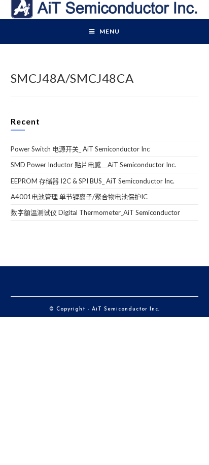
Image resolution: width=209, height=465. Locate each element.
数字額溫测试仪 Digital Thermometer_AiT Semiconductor (95, 212)
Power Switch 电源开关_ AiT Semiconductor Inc (80, 149)
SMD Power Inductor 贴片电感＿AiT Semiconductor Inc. (93, 165)
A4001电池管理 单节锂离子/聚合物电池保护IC (79, 197)
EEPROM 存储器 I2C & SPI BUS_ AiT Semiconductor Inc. (93, 181)
